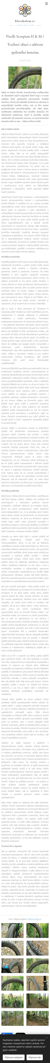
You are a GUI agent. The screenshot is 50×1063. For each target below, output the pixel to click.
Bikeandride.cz (35, 919)
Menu (46, 3)
